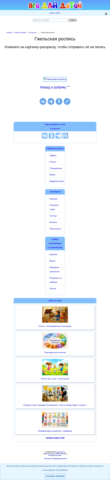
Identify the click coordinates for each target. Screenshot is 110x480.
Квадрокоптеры (57, 181)
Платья (53, 162)
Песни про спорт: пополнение (55, 379)
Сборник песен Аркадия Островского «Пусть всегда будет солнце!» (55, 405)
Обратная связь (49, 453)
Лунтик (53, 288)
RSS (57, 453)
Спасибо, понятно (55, 476)
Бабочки (53, 254)
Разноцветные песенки (55, 352)
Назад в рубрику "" (55, 87)
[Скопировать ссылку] (67, 101)
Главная (9, 32)
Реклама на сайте (55, 455)
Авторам (64, 453)
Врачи (52, 261)
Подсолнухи (55, 228)
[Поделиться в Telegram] (51, 101)
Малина (53, 222)
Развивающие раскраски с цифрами (55, 431)
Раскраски (32, 32)
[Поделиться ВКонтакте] (43, 101)
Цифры (53, 155)
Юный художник (20, 32)
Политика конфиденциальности (55, 458)
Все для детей (59, 452)
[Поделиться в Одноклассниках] (59, 101)
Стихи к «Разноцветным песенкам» (55, 326)
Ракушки (53, 199)
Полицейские (56, 168)
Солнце (53, 216)
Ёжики (52, 174)
